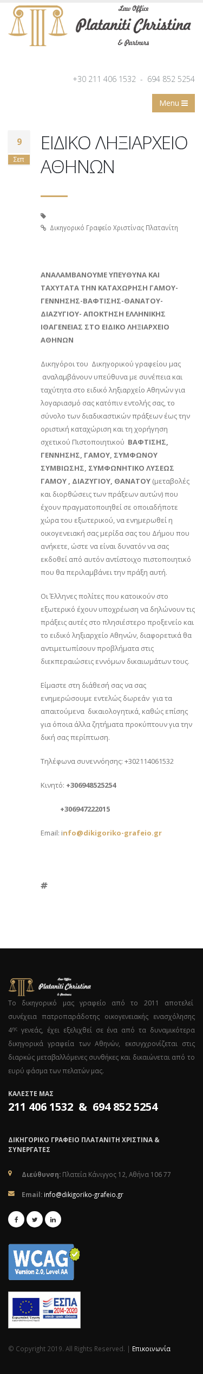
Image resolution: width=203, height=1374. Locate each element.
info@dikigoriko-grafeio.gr (83, 1194)
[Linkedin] (53, 1219)
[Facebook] (16, 1219)
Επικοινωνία (151, 1348)
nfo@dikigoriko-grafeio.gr (112, 833)
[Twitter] (35, 1219)
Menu (170, 103)
